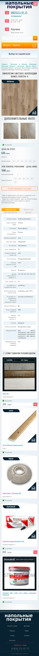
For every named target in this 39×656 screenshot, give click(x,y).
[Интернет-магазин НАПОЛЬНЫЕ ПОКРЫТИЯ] (19, 5)
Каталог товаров (11, 45)
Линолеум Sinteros (8, 66)
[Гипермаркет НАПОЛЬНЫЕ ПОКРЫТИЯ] (18, 618)
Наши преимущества (10, 212)
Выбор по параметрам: (19, 54)
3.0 (26, 161)
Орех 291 (6, 393)
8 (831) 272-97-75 (20, 649)
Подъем (12, 631)
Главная (4, 64)
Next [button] (37, 131)
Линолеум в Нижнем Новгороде (23, 64)
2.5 (22, 161)
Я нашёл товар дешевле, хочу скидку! (19, 188)
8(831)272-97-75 (19, 12)
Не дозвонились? (16, 16)
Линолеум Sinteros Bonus (27, 66)
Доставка (29, 212)
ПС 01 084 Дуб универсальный (13, 445)
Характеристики (10, 209)
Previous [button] (2, 131)
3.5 (30, 161)
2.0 (18, 161)
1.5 (14, 161)
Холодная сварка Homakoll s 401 (13, 541)
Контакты (12, 640)
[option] (11, 131)
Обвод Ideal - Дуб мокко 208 (12, 493)
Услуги (12, 635)
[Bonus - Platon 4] (20, 115)
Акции (27, 631)
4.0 (34, 161)
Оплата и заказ (28, 209)
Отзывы (26, 635)
